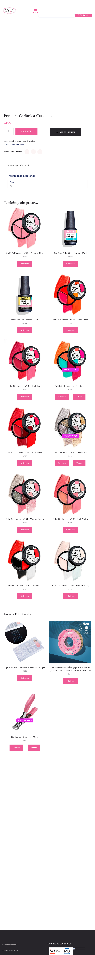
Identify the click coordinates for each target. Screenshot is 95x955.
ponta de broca (18, 144)
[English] (77, 4)
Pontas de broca (19, 141)
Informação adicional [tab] (18, 165)
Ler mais (62, 397)
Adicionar (26, 131)
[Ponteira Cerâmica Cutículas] (26, 151)
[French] (80, 4)
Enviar (79, 397)
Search (83, 15)
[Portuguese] (83, 4)
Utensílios (31, 141)
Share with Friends (13, 151)
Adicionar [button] (25, 264)
